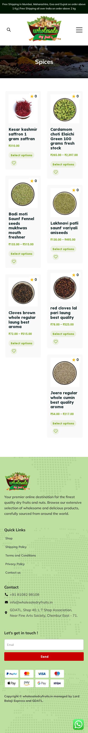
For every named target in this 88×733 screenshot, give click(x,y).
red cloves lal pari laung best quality (63, 313)
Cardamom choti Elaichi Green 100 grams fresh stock (62, 138)
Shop (9, 538)
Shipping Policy (16, 547)
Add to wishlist (14, 163)
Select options (21, 155)
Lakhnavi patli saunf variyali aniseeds (64, 228)
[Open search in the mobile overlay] (9, 29)
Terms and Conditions (20, 555)
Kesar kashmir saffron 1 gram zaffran (23, 134)
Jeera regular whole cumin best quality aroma (63, 399)
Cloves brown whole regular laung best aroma (22, 319)
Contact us (13, 572)
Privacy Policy (15, 564)
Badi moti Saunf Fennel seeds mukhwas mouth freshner (21, 226)
